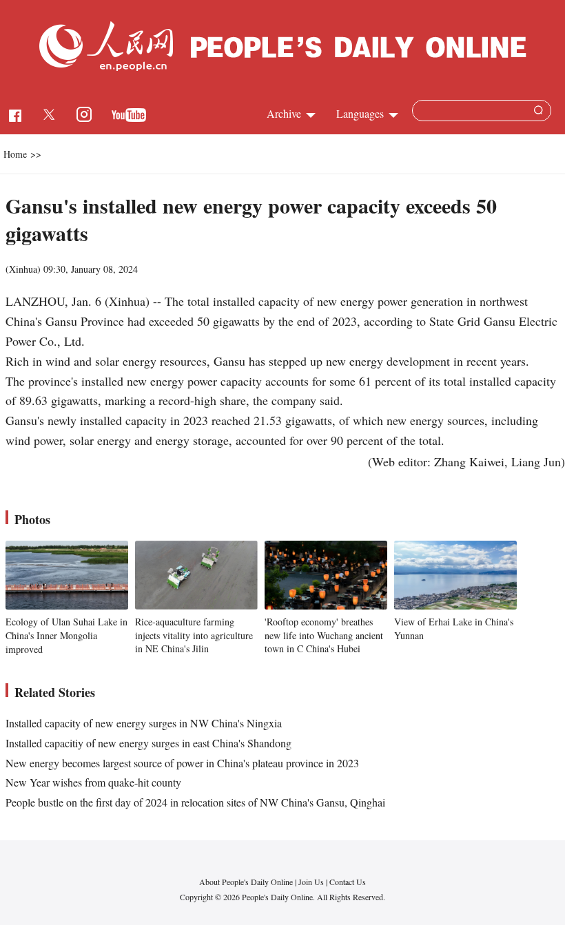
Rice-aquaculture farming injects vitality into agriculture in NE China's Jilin (194, 635)
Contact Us (347, 881)
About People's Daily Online (246, 881)
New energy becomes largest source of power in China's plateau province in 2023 (182, 763)
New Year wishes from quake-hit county (93, 782)
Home (15, 153)
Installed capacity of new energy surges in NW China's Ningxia (144, 723)
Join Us (312, 881)
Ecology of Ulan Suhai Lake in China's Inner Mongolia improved (66, 635)
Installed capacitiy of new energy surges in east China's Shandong (148, 743)
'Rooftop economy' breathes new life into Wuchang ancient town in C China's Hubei (324, 635)
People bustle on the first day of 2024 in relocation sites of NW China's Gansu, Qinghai (195, 802)
